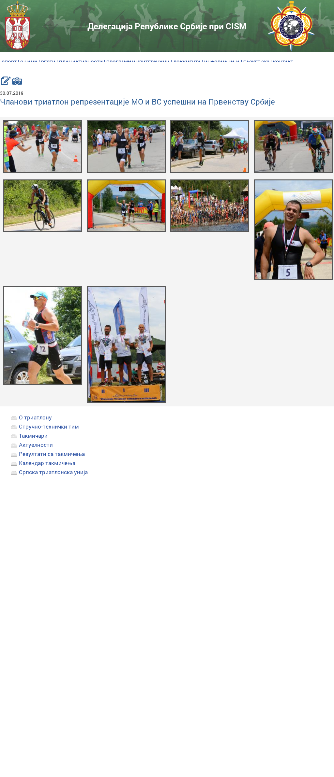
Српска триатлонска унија (53, 472)
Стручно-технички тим (49, 426)
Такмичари (33, 435)
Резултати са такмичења (52, 454)
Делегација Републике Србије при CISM (167, 26)
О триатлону (35, 417)
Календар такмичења (47, 463)
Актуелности (36, 444)
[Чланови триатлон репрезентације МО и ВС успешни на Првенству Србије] (42, 146)
